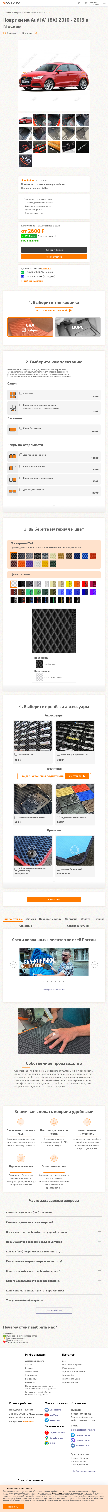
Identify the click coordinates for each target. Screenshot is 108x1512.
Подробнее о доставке (32, 280)
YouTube (54, 1415)
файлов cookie (58, 1493)
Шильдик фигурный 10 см (74, 754)
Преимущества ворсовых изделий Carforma (34, 1241)
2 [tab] (48, 981)
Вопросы (27, 33)
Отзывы (29, 1368)
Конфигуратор (54, 256)
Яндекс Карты (57, 1432)
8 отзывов (41, 180)
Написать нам (83, 1435)
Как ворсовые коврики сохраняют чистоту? (34, 1261)
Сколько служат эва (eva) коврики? (29, 1212)
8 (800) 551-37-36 (81, 1413)
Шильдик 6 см (25, 754)
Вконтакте (55, 1409)
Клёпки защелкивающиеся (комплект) (32, 869)
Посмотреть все (54, 1310)
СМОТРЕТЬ (75, 776)
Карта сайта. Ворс (71, 1378)
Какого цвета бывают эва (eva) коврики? (33, 1270)
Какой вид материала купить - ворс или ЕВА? (35, 1290)
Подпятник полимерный (73, 817)
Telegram (55, 1420)
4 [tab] (56, 981)
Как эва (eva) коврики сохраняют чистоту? (34, 1251)
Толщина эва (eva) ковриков (24, 1300)
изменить (46, 268)
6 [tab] (64, 981)
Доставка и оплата (34, 1360)
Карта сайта (68, 1375)
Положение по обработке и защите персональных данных (40, 1387)
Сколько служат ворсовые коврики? (29, 1222)
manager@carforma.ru (83, 1429)
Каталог (68, 1354)
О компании (31, 1375)
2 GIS (52, 1443)
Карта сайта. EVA (70, 1382)
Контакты (30, 1382)
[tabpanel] (54, 962)
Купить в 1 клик (54, 249)
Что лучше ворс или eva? (51, 310)
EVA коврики (68, 1368)
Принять (13, 1506)
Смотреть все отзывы (54, 989)
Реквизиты (30, 1378)
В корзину (54, 899)
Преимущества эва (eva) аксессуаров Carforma (36, 1231)
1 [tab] (44, 981)
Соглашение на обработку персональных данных (38, 1393)
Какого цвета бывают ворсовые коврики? (33, 1280)
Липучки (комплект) (71, 869)
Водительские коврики (74, 1371)
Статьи (28, 1364)
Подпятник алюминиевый (31, 817)
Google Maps (56, 1438)
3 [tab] (52, 981)
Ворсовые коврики (72, 1364)
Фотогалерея (31, 1371)
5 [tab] (60, 981)
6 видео (11, 33)
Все (64, 1360)
